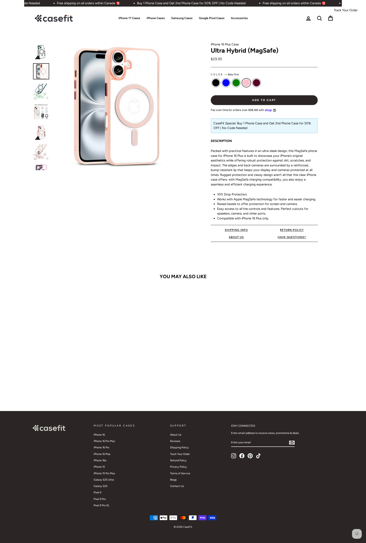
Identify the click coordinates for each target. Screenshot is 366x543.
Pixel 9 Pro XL (102, 505)
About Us (175, 434)
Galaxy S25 (100, 486)
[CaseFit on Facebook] (241, 455)
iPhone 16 (99, 434)
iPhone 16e (100, 460)
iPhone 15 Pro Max (104, 473)
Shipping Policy (179, 447)
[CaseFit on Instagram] (233, 455)
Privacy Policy (178, 466)
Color (225, 74)
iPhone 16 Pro (101, 447)
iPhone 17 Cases (129, 18)
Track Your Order (346, 10)
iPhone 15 (99, 466)
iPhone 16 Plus (102, 454)
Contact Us (177, 486)
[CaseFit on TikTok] (258, 455)
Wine (256, 83)
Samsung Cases (182, 18)
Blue (226, 83)
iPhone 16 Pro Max (104, 441)
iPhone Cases (156, 18)
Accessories (239, 18)
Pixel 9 (97, 492)
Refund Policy (178, 460)
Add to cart (68, 384)
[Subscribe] (292, 442)
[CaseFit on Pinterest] (250, 455)
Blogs (173, 479)
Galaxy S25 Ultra (104, 479)
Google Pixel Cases (212, 18)
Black (216, 83)
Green (236, 83)
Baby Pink (246, 83)
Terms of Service (180, 473)
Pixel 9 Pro (100, 499)
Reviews (175, 441)
